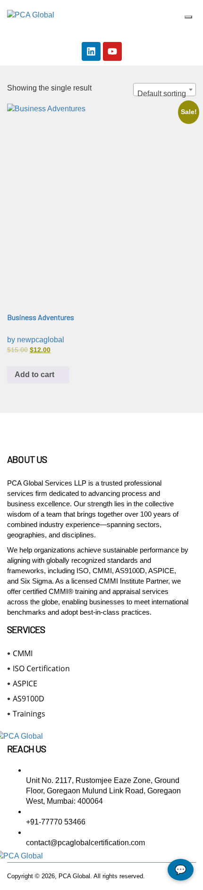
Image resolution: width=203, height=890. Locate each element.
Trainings (29, 714)
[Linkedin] (91, 51)
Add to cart (35, 375)
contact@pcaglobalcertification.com (85, 843)
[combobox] (164, 89)
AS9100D (28, 698)
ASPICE (25, 683)
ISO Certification (41, 668)
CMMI (23, 653)
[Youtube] (112, 51)
